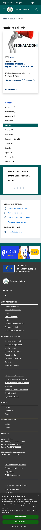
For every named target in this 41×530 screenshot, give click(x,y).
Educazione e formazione (14, 375)
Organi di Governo (11, 306)
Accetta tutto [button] (20, 517)
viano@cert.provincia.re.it (15, 452)
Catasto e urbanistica (13, 358)
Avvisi (7, 414)
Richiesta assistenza (12, 475)
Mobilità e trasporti (12, 365)
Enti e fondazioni (11, 316)
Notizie (12, 57)
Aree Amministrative (13, 309)
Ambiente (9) (10, 107)
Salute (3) (8, 143)
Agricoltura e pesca (12, 396)
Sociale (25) (9, 148)
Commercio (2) (10, 111)
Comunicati (9, 410)
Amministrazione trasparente (16, 485)
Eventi (7, 427)
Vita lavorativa (10, 348)
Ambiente (8, 386)
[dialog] (20, 511)
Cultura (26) (9, 120)
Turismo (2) (9, 157)
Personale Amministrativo (14, 323)
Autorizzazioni (10, 393)
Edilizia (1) (9, 125)
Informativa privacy (12, 489)
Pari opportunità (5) (12, 134)
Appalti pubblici (10, 355)
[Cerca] (36, 9)
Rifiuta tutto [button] (20, 522)
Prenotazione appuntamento (15, 464)
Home (5, 18)
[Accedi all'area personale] (32, 2)
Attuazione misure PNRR (14, 330)
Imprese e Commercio (13, 351)
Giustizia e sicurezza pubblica (16, 379)
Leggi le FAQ (9, 471)
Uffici (7, 313)
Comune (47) (10, 116)
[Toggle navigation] (4, 9)
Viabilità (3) (9, 161)
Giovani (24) (9, 130)
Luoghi (7, 423)
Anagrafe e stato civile (13, 341)
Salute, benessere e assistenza (16, 389)
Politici (7, 320)
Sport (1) (8, 152)
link (9, 512)
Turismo (8, 362)
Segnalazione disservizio (14, 468)
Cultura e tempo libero (13, 344)
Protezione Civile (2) (12, 139)
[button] (20, 526)
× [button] (38, 495)
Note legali (9, 492)
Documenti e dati (11, 327)
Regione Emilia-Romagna (12, 2)
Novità (12, 18)
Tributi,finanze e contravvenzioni (17, 382)
